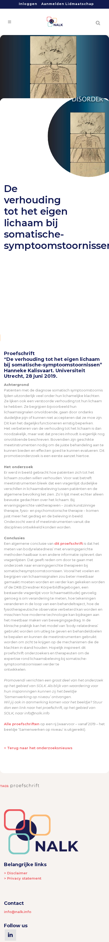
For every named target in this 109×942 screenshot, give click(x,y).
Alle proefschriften (21, 724)
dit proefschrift (68, 543)
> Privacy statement (22, 878)
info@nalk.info (17, 912)
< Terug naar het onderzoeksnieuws (38, 748)
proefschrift (25, 785)
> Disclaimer (16, 873)
